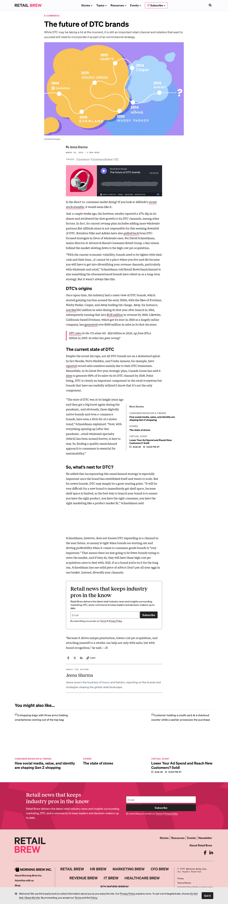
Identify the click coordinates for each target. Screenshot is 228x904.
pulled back (131, 233)
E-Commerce (83, 159)
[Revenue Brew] (84, 878)
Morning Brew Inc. (196, 869)
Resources (117, 5)
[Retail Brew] (72, 869)
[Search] (210, 5)
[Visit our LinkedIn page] (211, 853)
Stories (85, 5)
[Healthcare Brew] (142, 878)
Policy (94, 897)
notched (71, 310)
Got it (207, 895)
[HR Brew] (98, 869)
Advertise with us (24, 880)
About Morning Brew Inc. (28, 875)
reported (71, 366)
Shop (17, 885)
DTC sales (75, 333)
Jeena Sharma (79, 146)
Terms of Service (184, 883)
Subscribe (148, 615)
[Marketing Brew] (129, 869)
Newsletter (205, 838)
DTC (116, 159)
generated (91, 324)
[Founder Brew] (115, 887)
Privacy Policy (127, 893)
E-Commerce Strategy (102, 159)
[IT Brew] (111, 878)
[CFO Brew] (160, 869)
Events (134, 5)
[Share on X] (74, 658)
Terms (78, 897)
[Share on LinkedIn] (81, 658)
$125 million (115, 315)
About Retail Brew (200, 845)
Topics (100, 5)
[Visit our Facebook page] (205, 853)
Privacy (180, 878)
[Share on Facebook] (68, 658)
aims (69, 375)
